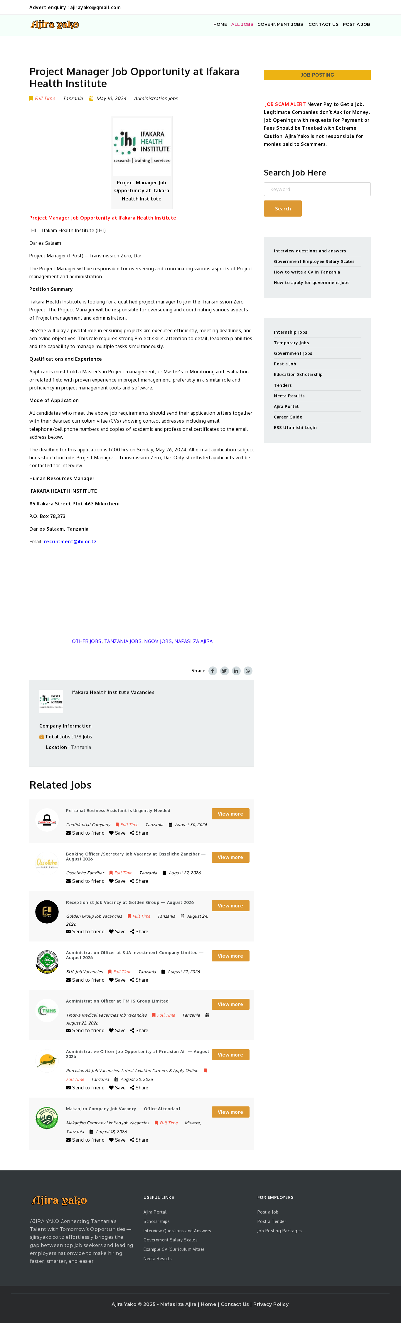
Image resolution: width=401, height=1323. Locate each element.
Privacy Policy (271, 1304)
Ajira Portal (286, 406)
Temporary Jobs (291, 342)
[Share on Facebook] (212, 670)
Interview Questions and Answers (177, 1230)
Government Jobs (293, 353)
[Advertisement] (141, 592)
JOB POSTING (317, 74)
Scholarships (157, 1221)
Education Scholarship (298, 374)
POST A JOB (356, 24)
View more (230, 814)
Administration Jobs (156, 98)
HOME (220, 24)
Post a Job (285, 363)
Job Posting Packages (279, 1230)
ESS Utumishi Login (295, 427)
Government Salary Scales (171, 1239)
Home (209, 1304)
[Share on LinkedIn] (236, 670)
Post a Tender (272, 1221)
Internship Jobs (290, 332)
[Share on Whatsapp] (248, 670)
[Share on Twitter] (224, 670)
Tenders (283, 385)
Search (283, 209)
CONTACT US (323, 24)
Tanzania (81, 747)
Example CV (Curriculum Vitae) (174, 1249)
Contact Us (236, 1304)
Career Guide (288, 416)
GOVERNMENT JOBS (280, 24)
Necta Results (289, 395)
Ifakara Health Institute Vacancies (113, 692)
